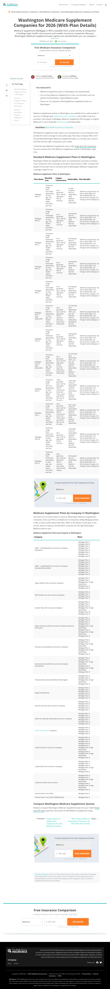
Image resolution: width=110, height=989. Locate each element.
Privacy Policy (86, 974)
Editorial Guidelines (42, 874)
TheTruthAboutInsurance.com (37, 974)
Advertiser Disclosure (16, 78)
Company (12, 960)
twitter (101, 962)
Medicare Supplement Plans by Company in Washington (20, 102)
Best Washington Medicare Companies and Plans (80, 12)
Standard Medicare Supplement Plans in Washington (20, 91)
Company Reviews (78, 4)
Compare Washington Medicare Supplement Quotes (18, 115)
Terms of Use (68, 66)
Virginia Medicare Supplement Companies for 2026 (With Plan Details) (54, 822)
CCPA (59, 976)
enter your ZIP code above (85, 146)
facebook (97, 962)
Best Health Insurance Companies (25, 12)
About (91, 4)
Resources (63, 4)
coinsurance (62, 122)
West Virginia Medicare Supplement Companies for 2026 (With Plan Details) (79, 821)
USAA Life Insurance (42, 731)
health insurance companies (65, 116)
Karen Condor (47, 76)
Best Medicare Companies (50, 12)
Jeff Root (73, 76)
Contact (99, 4)
